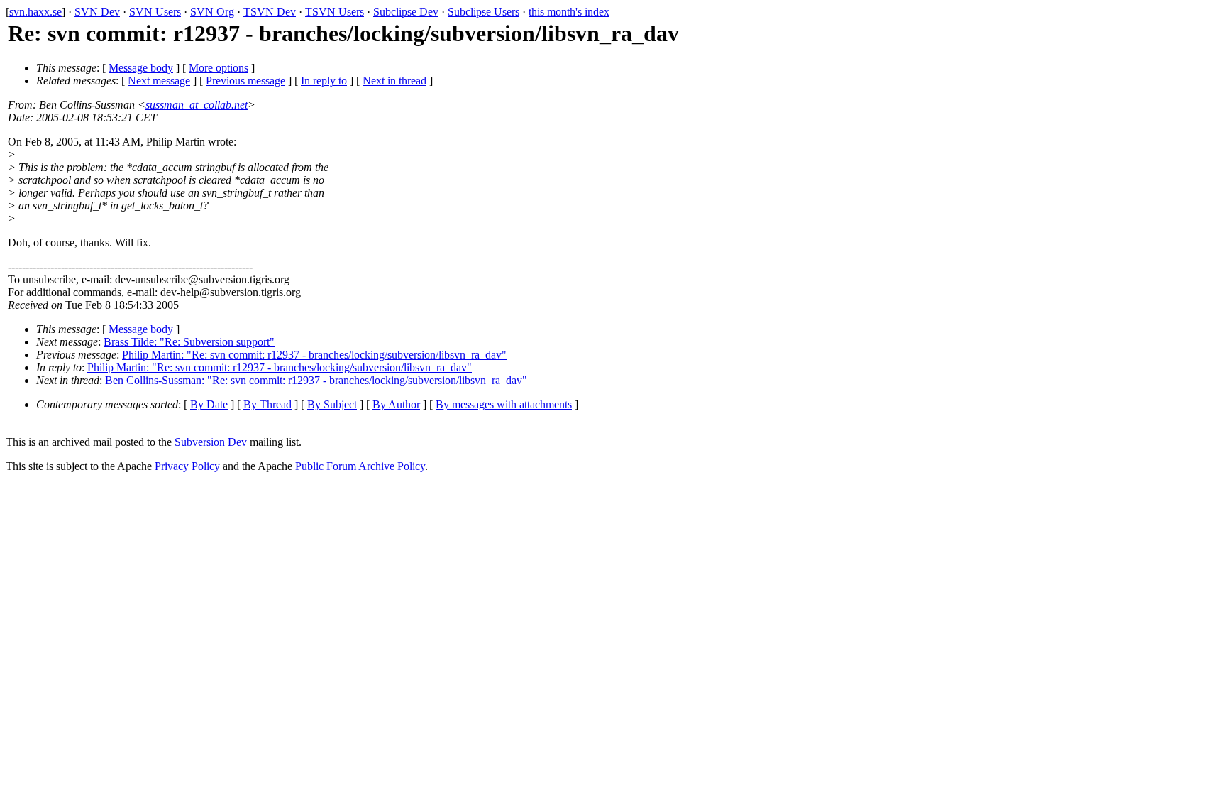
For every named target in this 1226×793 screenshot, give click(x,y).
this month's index (569, 12)
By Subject (332, 404)
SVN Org (212, 12)
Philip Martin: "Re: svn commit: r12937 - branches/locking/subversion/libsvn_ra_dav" (314, 355)
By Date (209, 404)
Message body (141, 68)
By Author (396, 404)
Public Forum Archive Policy (360, 466)
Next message (159, 81)
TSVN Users (334, 12)
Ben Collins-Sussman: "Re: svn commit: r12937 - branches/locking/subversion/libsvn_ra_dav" (316, 380)
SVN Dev (97, 12)
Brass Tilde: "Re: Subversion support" (189, 342)
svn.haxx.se (35, 12)
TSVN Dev (269, 12)
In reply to (324, 81)
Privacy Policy (187, 466)
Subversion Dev (211, 442)
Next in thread (394, 81)
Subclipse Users (483, 12)
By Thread (267, 404)
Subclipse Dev (405, 12)
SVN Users (155, 12)
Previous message (245, 81)
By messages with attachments (504, 404)
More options (218, 68)
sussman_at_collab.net (196, 105)
